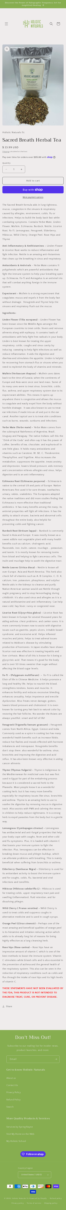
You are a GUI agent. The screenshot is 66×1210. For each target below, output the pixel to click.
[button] (6, 23)
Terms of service (34, 1203)
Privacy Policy (13, 1092)
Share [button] (9, 1006)
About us (11, 1078)
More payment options (33, 197)
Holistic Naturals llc (20, 1198)
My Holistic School (16, 1141)
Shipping (5, 152)
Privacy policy (18, 1203)
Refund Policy (13, 1099)
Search (10, 1107)
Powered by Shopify (38, 1198)
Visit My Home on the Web (20, 1134)
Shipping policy (51, 1203)
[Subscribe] (55, 1059)
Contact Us (12, 1085)
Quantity (6, 163)
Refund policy (56, 1198)
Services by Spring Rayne (19, 1127)
